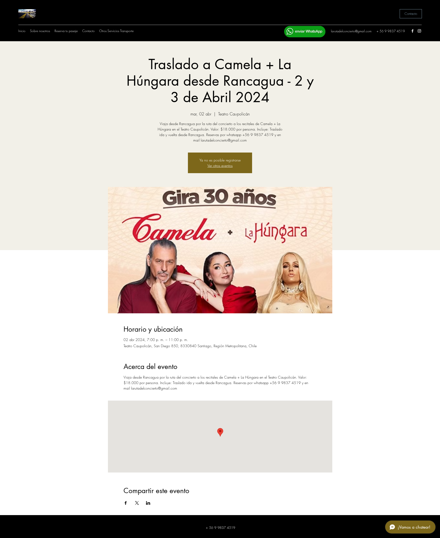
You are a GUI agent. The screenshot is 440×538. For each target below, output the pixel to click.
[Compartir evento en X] (137, 503)
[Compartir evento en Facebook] (126, 503)
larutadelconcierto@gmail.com (351, 31)
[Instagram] (419, 31)
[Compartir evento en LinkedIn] (148, 503)
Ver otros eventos (220, 165)
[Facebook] (412, 31)
